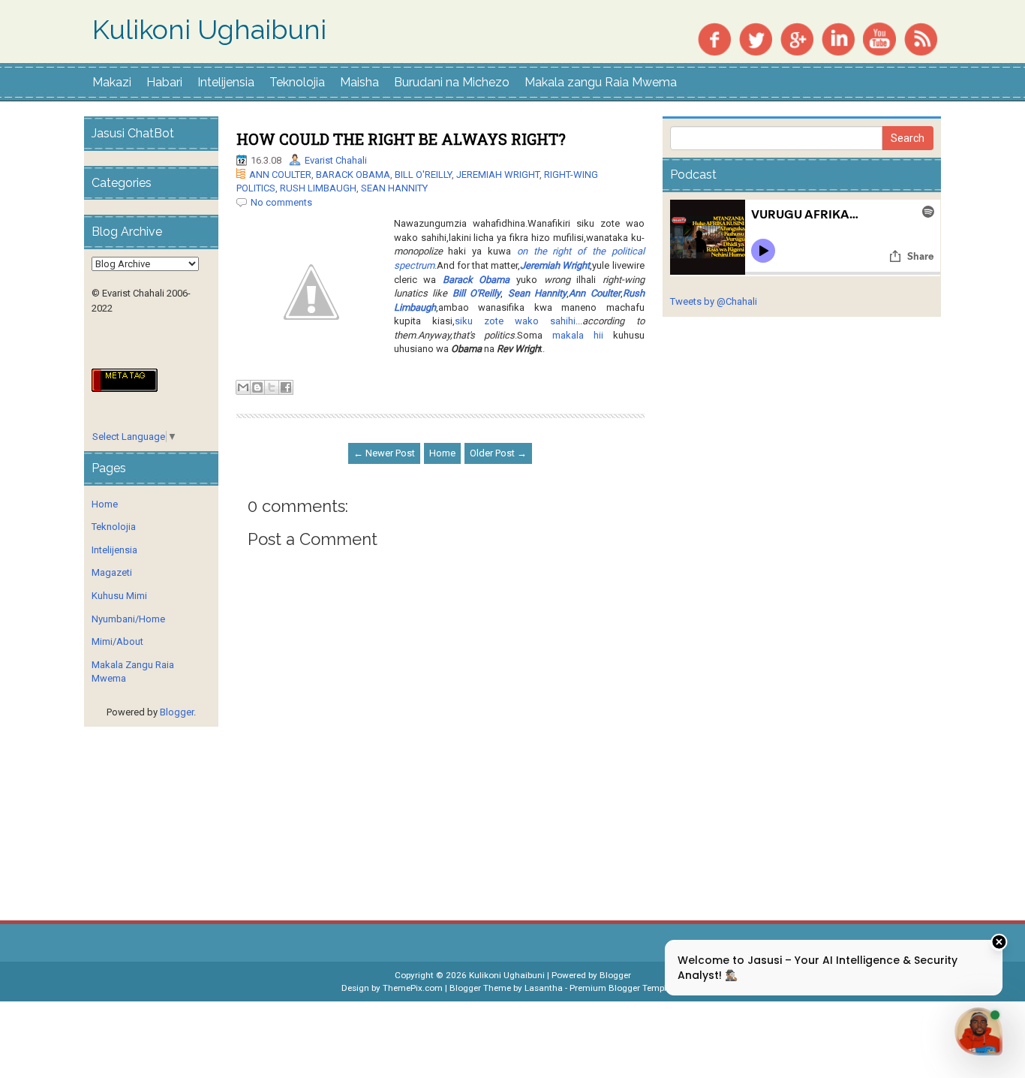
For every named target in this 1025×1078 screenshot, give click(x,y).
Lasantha (544, 988)
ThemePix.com (413, 988)
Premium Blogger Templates (627, 988)
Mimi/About (117, 641)
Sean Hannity (537, 293)
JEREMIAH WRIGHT (498, 174)
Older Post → (498, 453)
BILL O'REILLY (423, 174)
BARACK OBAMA (353, 174)
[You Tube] (879, 38)
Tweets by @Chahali (713, 301)
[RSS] (920, 38)
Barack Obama (476, 279)
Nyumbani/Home (128, 619)
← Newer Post (384, 453)
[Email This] (243, 387)
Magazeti (112, 572)
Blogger (177, 712)
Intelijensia (225, 82)
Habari (164, 82)
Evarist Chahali (336, 160)
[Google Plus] (796, 38)
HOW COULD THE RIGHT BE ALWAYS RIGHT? (401, 139)
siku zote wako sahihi (515, 321)
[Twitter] (755, 38)
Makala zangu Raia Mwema (601, 82)
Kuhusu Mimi (119, 595)
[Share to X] (271, 387)
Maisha (359, 82)
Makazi (111, 82)
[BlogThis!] (257, 387)
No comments (281, 202)
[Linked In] (838, 38)
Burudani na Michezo (451, 82)
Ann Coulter (595, 293)
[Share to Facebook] (285, 387)
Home (442, 453)
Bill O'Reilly (476, 293)
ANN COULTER (280, 174)
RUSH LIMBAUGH (318, 188)
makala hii (577, 335)
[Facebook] (714, 38)
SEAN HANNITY (394, 188)
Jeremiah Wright (555, 265)
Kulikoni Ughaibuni (209, 30)
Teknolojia (297, 82)
